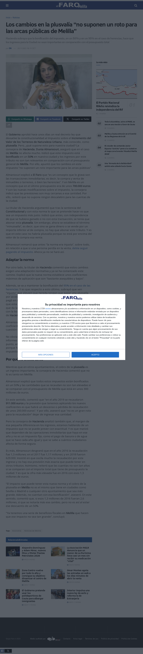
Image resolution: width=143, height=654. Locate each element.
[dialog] (71, 327)
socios (48, 308)
